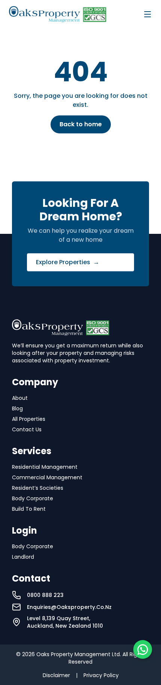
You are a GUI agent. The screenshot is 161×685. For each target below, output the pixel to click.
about (20, 398)
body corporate (32, 546)
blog (17, 408)
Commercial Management (47, 477)
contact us (27, 429)
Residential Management (45, 467)
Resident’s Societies (37, 488)
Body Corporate (32, 498)
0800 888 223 (45, 595)
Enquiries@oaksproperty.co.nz (69, 607)
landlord (23, 557)
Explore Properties (67, 262)
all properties (28, 419)
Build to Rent (29, 509)
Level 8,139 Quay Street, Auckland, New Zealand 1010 (65, 622)
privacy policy (101, 675)
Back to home (81, 124)
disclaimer (56, 675)
